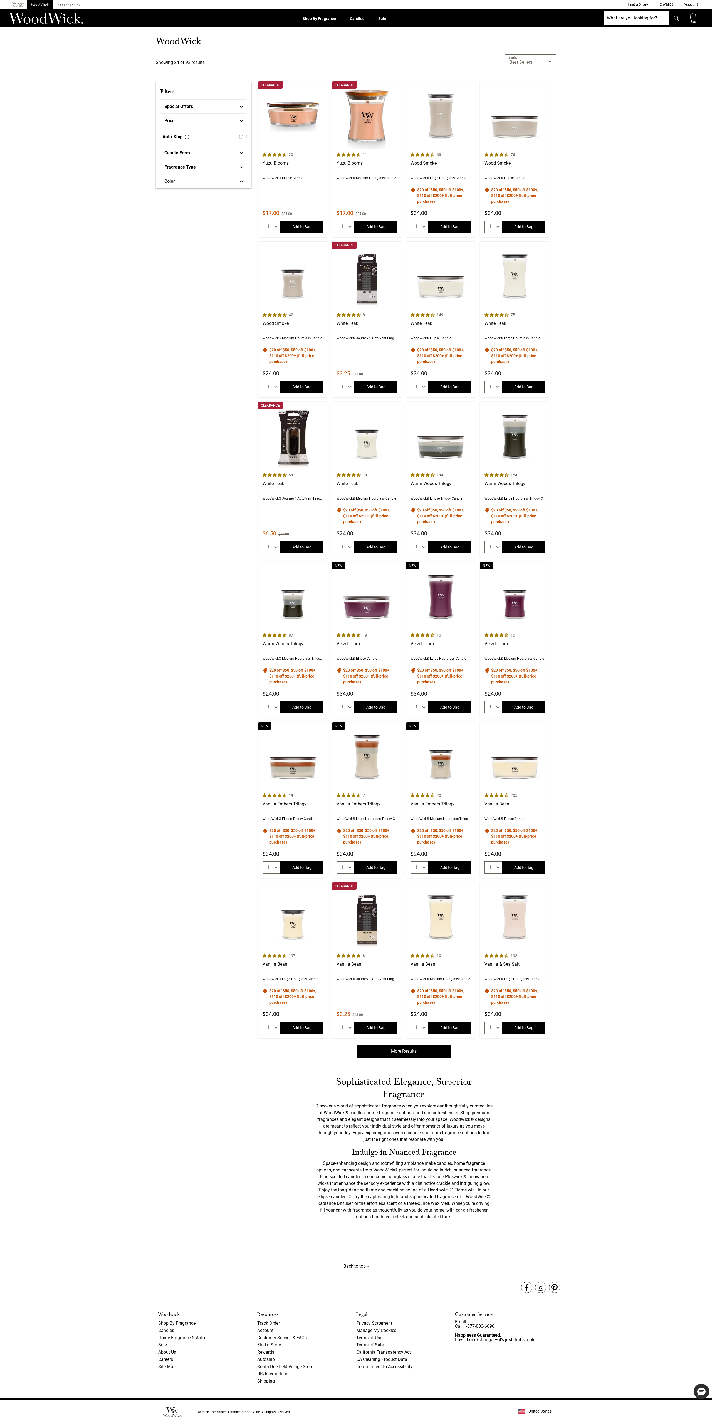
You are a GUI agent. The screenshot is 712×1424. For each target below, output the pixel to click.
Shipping (266, 1381)
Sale (382, 18)
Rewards (265, 1352)
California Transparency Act (383, 1352)
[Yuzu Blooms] (293, 159)
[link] (638, 4)
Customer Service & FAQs (282, 1337)
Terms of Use (369, 1337)
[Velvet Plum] (367, 640)
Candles (357, 18)
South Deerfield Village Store (285, 1366)
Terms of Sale (370, 1345)
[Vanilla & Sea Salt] (515, 960)
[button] (691, 4)
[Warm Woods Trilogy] (441, 480)
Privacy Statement (374, 1323)
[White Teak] (367, 319)
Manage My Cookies (376, 1330)
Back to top (355, 1266)
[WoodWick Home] (40, 4)
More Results (404, 1051)
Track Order (268, 1323)
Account (265, 1330)
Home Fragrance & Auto (181, 1337)
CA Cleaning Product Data (381, 1359)
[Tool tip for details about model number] (187, 136)
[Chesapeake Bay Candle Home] (69, 4)
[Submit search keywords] (676, 18)
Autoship (266, 1359)
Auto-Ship (172, 136)
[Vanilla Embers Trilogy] (293, 800)
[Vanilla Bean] (515, 800)
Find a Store (269, 1345)
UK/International (273, 1373)
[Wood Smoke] (441, 159)
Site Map (167, 1366)
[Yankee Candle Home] (18, 4)
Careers (165, 1359)
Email (460, 1321)
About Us (167, 1352)
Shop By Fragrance (319, 18)
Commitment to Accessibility (384, 1366)
